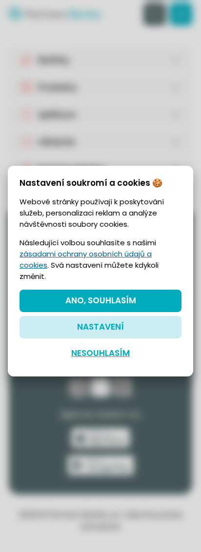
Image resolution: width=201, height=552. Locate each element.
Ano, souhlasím (100, 300)
